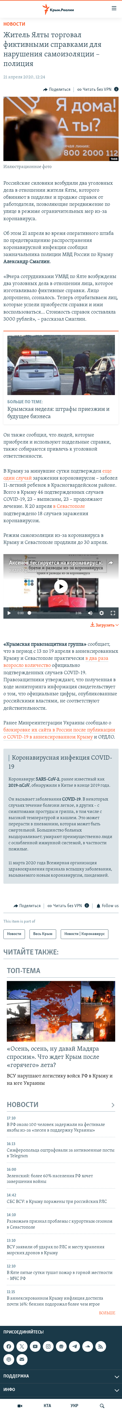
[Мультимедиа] (19, 1406)
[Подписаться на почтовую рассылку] (21, 1359)
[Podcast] (8, 1359)
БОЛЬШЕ (107, 1313)
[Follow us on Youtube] (35, 1346)
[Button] (56, 89)
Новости (14, 24)
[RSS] (100, 1346)
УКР (74, 1406)
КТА (47, 1406)
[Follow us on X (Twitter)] (21, 1346)
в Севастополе (69, 506)
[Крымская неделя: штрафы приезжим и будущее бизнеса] (61, 365)
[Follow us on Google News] (61, 1346)
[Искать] (102, 1406)
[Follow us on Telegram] (74, 1346)
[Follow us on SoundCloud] (87, 1346)
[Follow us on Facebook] (8, 1346)
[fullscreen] (113, 613)
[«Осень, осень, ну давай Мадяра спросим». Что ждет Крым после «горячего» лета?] (61, 1011)
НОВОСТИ (23, 1105)
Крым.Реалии (36, 570)
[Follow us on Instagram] (48, 1346)
